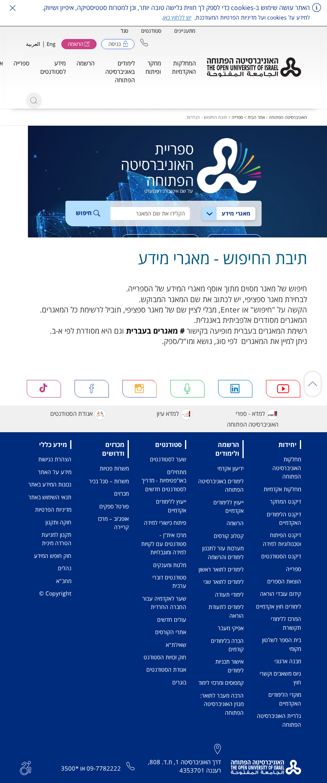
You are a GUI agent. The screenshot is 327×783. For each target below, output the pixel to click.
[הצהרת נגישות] (25, 767)
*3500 (70, 768)
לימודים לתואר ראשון (221, 569)
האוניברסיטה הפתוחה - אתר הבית (277, 117)
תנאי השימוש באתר (49, 497)
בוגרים (179, 682)
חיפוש (84, 213)
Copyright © (55, 593)
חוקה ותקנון (58, 522)
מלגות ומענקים (169, 565)
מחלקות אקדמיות (282, 489)
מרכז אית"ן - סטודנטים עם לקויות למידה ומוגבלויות (163, 543)
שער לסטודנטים (168, 459)
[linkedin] (235, 389)
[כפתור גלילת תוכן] (312, 384)
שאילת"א (176, 645)
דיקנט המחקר (285, 501)
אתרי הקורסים (170, 632)
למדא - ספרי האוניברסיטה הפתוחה (252, 419)
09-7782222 (104, 768)
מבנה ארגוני (287, 661)
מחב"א (63, 581)
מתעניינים (184, 30)
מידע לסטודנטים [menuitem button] (53, 67)
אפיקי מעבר (231, 628)
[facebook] (92, 389)
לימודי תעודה (229, 594)
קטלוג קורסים (229, 536)
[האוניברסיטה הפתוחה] (254, 67)
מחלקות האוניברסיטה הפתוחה (286, 467)
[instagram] (139, 389)
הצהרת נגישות (54, 459)
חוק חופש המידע (52, 556)
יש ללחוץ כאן (177, 17)
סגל (124, 30)
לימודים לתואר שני (223, 581)
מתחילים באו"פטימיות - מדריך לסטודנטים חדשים (164, 480)
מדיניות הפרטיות (53, 509)
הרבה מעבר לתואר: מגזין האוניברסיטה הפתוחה (222, 704)
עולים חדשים (171, 619)
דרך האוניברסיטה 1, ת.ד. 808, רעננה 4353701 (184, 766)
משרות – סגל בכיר (109, 481)
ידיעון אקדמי (230, 468)
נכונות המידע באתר (49, 484)
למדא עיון (168, 414)
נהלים (64, 568)
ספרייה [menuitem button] (22, 63)
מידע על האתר (54, 472)
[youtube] (283, 389)
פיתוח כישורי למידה (165, 522)
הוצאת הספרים (284, 581)
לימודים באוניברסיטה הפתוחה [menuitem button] (120, 71)
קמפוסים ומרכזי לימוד (221, 682)
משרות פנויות (114, 468)
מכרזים (121, 493)
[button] (144, 42)
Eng (51, 43)
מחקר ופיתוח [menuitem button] (153, 67)
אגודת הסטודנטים (71, 414)
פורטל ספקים (114, 506)
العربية (33, 43)
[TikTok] (44, 389)
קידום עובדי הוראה (280, 593)
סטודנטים (151, 30)
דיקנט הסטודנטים (281, 556)
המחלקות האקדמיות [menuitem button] (184, 67)
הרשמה (235, 523)
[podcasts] (187, 389)
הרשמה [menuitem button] (86, 63)
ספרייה (237, 117)
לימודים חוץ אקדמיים (278, 606)
